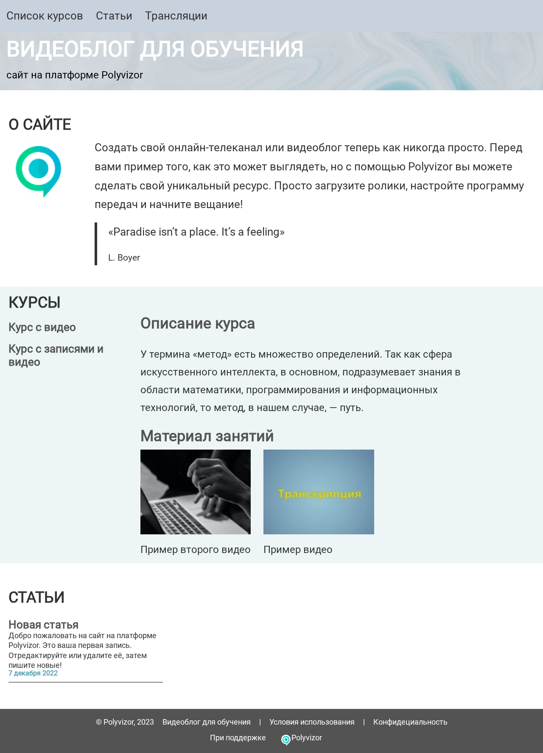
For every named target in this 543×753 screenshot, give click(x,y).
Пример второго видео (195, 550)
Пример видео (298, 550)
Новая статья (43, 625)
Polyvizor (306, 737)
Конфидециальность (410, 721)
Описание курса (197, 323)
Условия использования (312, 721)
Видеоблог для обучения (155, 49)
